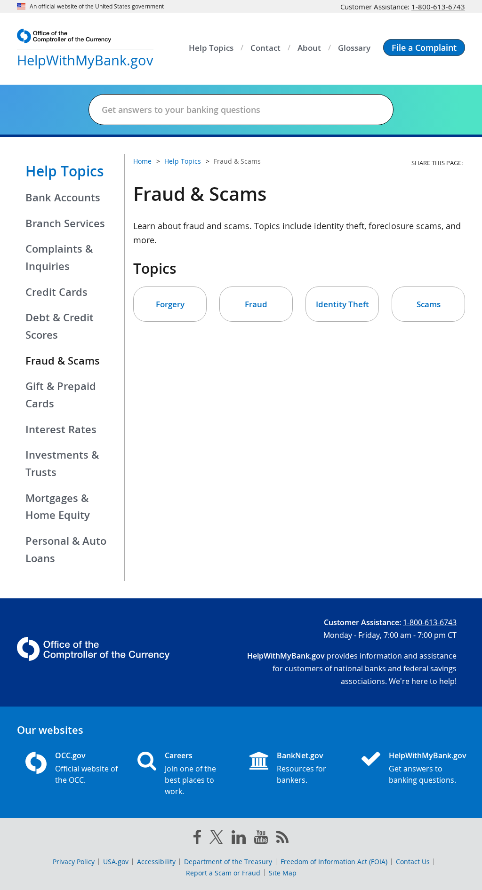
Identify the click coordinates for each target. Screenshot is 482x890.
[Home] (375, 760)
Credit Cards (56, 292)
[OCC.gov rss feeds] (282, 839)
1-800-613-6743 (438, 6)
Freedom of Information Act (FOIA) (334, 861)
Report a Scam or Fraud (223, 872)
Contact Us (413, 861)
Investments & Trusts (62, 463)
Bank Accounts (62, 198)
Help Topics (64, 171)
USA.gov (116, 861)
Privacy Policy (74, 861)
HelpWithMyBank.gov (423, 755)
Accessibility (156, 861)
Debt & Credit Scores (59, 326)
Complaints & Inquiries (59, 257)
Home (142, 161)
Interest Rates (60, 429)
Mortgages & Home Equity (57, 507)
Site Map (283, 872)
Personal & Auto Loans (65, 549)
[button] (424, 47)
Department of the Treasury (228, 861)
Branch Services (65, 223)
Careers (179, 755)
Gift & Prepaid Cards (60, 395)
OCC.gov (70, 755)
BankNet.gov (300, 755)
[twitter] (216, 839)
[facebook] (197, 839)
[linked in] (239, 839)
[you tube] (261, 839)
